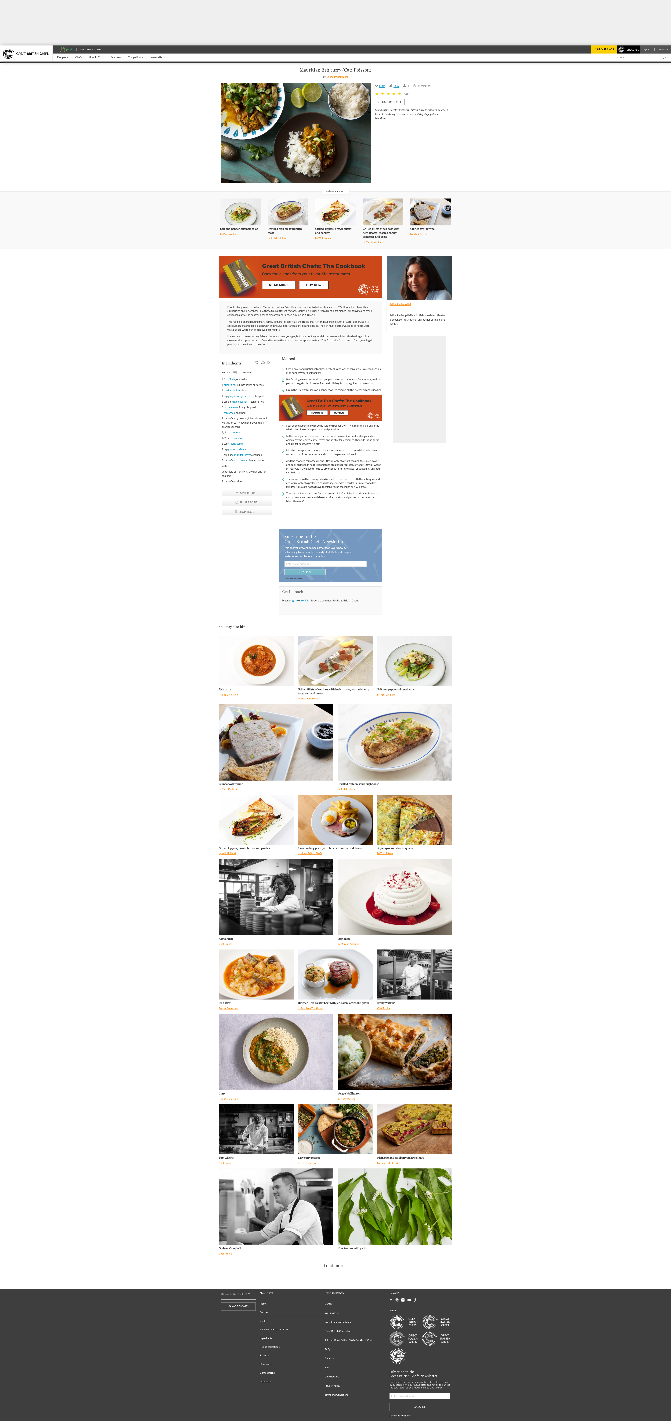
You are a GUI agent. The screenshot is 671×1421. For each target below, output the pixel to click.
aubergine (229, 384)
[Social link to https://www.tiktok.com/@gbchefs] (415, 1300)
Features (264, 1355)
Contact (329, 1303)
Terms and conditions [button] (293, 579)
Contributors (332, 1376)
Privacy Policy (332, 1385)
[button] (62, 57)
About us (329, 1358)
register (306, 600)
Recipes (264, 1312)
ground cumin (235, 443)
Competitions (267, 1372)
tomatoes (229, 412)
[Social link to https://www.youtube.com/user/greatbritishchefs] (409, 1300)
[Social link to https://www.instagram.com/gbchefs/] (403, 1300)
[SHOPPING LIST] (269, 363)
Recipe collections (270, 1346)
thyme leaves (240, 401)
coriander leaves (241, 454)
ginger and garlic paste (241, 396)
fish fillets (229, 379)
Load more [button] (334, 1265)
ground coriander (238, 449)
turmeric (236, 432)
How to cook (267, 1364)
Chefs (263, 1320)
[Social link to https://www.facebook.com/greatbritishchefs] (391, 1300)
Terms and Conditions (336, 1394)
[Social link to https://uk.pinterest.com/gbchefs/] (397, 1300)
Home (263, 1303)
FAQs (328, 1349)
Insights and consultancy (338, 1321)
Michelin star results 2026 (274, 1329)
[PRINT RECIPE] (263, 363)
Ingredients (266, 1338)
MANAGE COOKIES (238, 1306)
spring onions (239, 460)
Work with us (332, 1312)
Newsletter (266, 1381)
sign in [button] (294, 600)
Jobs (327, 1367)
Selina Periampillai (337, 76)
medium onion (232, 390)
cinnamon (236, 438)
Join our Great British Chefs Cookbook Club (348, 1340)
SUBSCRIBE (305, 571)
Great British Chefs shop (338, 1331)
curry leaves (231, 407)
